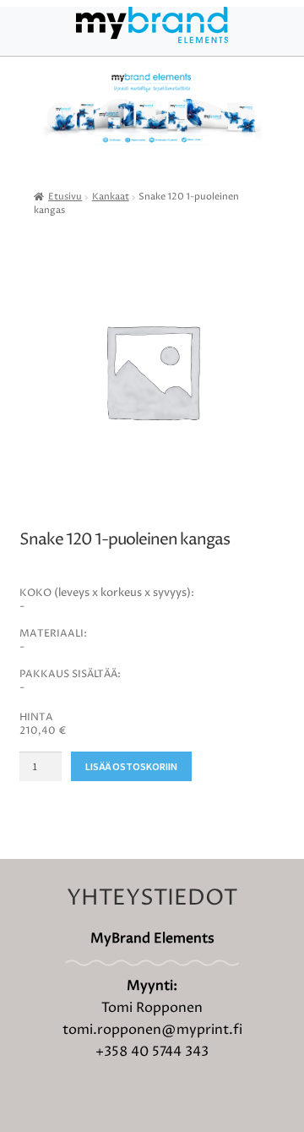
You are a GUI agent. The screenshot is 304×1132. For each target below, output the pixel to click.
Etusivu (65, 197)
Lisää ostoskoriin (131, 766)
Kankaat (110, 197)
